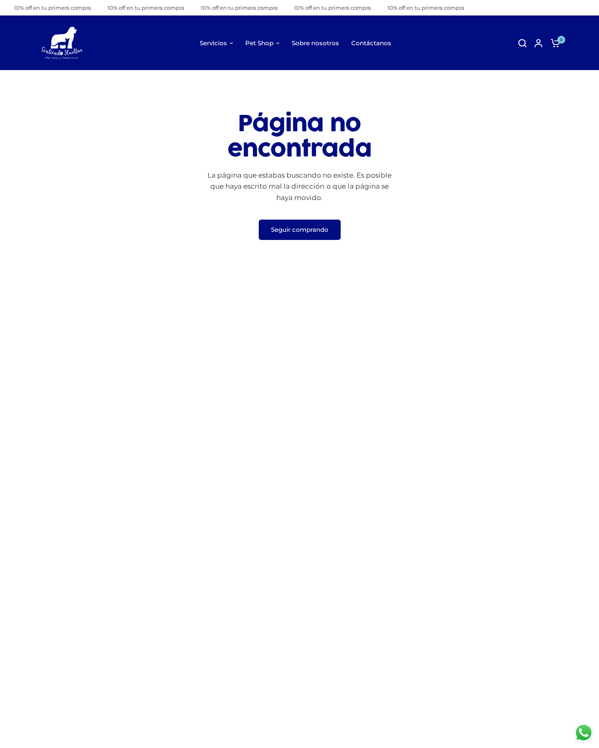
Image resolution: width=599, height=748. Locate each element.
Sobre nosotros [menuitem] (315, 43)
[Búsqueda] (522, 42)
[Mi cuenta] (538, 42)
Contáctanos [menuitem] (371, 43)
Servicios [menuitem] (213, 43)
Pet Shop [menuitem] (259, 43)
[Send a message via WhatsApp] (584, 733)
